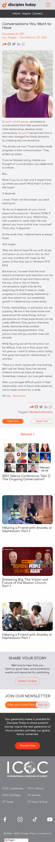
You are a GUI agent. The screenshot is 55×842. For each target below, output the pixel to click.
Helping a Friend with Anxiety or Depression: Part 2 (27, 529)
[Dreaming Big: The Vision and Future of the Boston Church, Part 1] (27, 561)
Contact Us (45, 833)
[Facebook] (9, 44)
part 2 (25, 133)
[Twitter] (14, 44)
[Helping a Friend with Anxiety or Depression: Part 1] (27, 616)
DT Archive (34, 795)
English (11, 840)
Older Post (13, 421)
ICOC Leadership (12, 788)
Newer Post (42, 421)
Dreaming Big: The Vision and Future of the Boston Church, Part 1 (25, 583)
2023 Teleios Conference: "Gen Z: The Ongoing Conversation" (26, 477)
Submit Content (27, 681)
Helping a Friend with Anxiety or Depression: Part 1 (27, 636)
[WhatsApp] (23, 44)
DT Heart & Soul (37, 802)
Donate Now (27, 745)
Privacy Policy (29, 833)
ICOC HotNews (11, 795)
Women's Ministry (41, 412)
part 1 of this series (16, 121)
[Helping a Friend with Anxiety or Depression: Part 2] (27, 509)
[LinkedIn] (18, 44)
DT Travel (7, 802)
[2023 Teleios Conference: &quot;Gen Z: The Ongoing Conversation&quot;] (27, 457)
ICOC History (36, 788)
